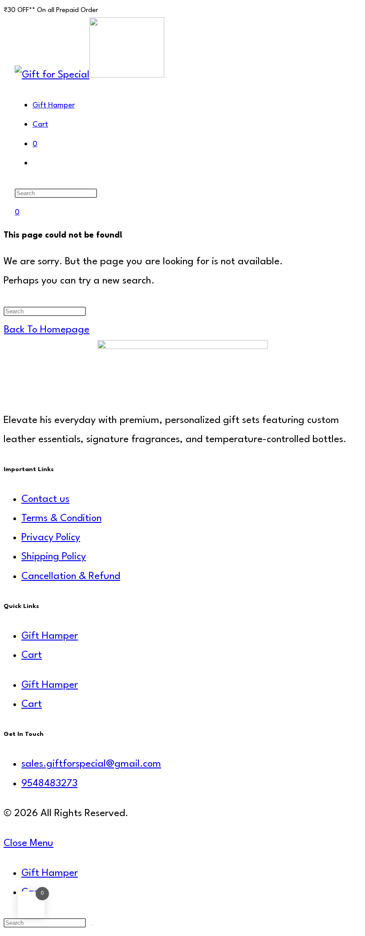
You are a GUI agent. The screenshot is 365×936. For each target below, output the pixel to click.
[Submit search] (92, 925)
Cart (31, 655)
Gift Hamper (49, 636)
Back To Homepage (46, 330)
